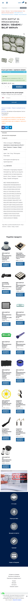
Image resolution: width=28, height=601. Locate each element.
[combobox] (3, 97)
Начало (3, 11)
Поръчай (14, 102)
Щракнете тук (14, 486)
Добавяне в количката (19, 87)
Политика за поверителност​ (14, 578)
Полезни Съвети (14, 586)
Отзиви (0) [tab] (4, 138)
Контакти (14, 584)
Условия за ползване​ (14, 574)
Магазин (8, 11)
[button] (24, 34)
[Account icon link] (26, 2)
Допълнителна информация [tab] (9, 135)
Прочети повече (17, 599)
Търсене (23, 8)
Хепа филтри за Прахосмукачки (14, 111)
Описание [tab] (4, 132)
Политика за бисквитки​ (14, 576)
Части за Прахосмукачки (16, 11)
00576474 (5, 114)
